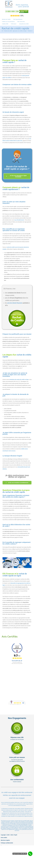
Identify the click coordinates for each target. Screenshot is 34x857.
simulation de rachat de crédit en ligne (19, 379)
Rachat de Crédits (6, 19)
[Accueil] (2, 31)
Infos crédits (4, 837)
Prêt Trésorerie (21, 21)
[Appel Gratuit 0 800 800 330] (30, 854)
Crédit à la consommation (8, 21)
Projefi (15, 834)
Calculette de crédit (24, 24)
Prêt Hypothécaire (17, 19)
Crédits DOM (5, 24)
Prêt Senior (13, 24)
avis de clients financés (14, 303)
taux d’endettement (19, 220)
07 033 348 (12, 823)
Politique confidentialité (7, 842)
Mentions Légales (5, 840)
